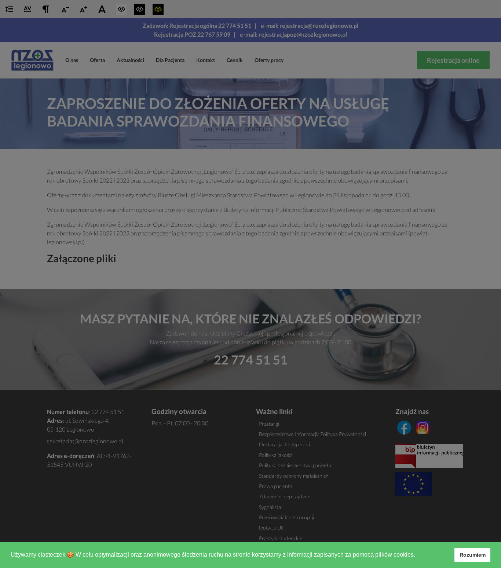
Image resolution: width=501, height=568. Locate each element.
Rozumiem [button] (473, 555)
